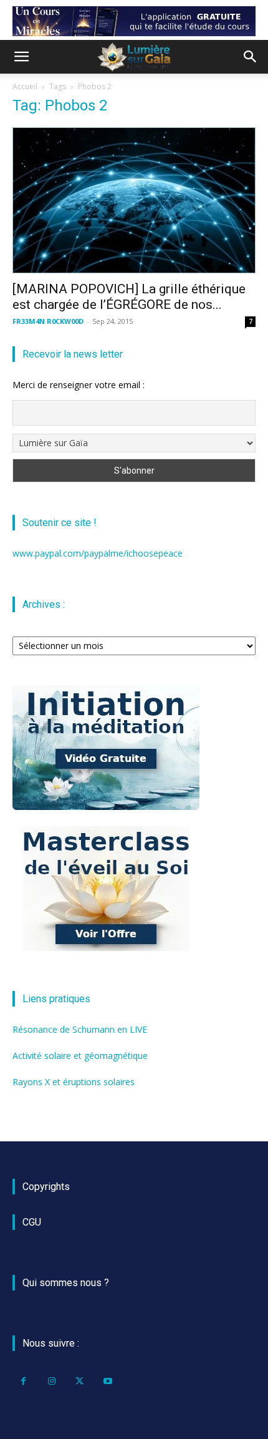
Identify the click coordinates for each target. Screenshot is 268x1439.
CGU (31, 1222)
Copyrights (46, 1187)
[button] (21, 57)
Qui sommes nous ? (65, 1283)
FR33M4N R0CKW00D (48, 321)
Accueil (24, 86)
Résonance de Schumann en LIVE (79, 1029)
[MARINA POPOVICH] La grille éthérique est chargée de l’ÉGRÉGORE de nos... (129, 296)
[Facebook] (23, 1381)
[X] (79, 1381)
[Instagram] (51, 1381)
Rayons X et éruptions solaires (73, 1082)
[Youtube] (107, 1381)
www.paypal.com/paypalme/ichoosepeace (97, 553)
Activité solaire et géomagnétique (80, 1055)
